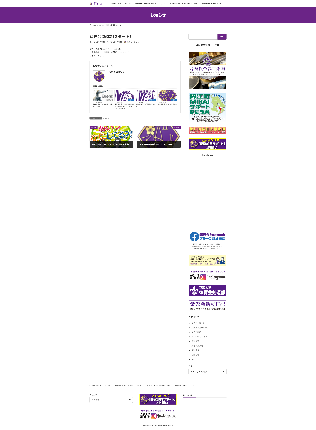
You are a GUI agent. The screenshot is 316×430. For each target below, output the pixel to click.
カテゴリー (193, 366)
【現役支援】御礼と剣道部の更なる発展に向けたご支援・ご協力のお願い (124, 106)
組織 (107, 52)
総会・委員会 (197, 345)
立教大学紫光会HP (199, 327)
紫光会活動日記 (198, 323)
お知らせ (131, 100)
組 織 (108, 385)
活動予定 (109, 100)
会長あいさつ (96, 385)
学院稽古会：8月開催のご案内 (145, 105)
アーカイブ (93, 395)
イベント (195, 359)
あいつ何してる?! (199, 336)
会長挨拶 (95, 52)
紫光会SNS (196, 332)
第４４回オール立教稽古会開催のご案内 (102, 105)
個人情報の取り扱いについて (184, 385)
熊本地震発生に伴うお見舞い (167, 104)
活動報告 (195, 350)
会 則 (139, 385)
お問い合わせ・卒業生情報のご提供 (158, 385)
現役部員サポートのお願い (124, 385)
